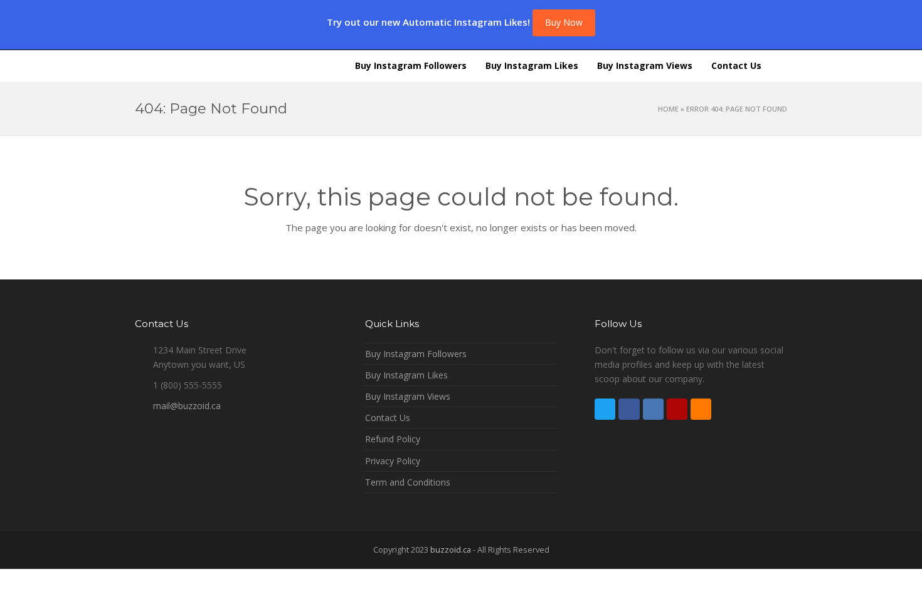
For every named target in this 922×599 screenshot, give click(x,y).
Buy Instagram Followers (416, 354)
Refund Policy (392, 439)
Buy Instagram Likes (406, 375)
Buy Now (564, 22)
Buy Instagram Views (407, 396)
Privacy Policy (392, 461)
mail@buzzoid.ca (187, 406)
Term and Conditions (407, 482)
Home (668, 108)
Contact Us (387, 418)
